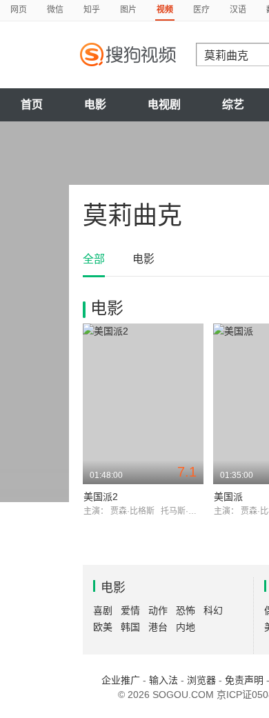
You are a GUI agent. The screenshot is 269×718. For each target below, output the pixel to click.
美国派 (228, 496)
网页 (18, 9)
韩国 (130, 626)
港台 (158, 626)
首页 (32, 104)
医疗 (201, 9)
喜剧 (102, 610)
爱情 (130, 610)
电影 (95, 104)
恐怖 (185, 610)
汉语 (238, 9)
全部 (94, 259)
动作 (158, 610)
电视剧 (164, 104)
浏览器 (201, 680)
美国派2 (100, 496)
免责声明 (244, 680)
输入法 (163, 680)
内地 (185, 626)
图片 (128, 9)
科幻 (213, 610)
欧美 (102, 626)
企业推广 (120, 680)
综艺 (233, 104)
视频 (165, 9)
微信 (55, 9)
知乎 (91, 9)
